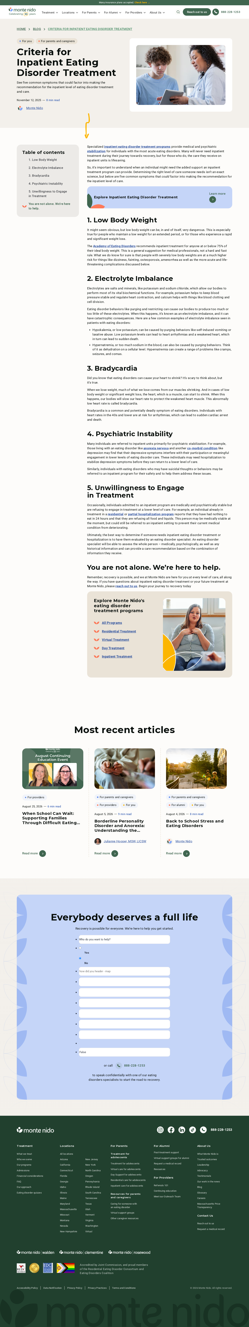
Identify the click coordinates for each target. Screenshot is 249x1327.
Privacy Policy (74, 1288)
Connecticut (66, 1170)
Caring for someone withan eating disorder (124, 1205)
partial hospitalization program (151, 514)
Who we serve (24, 1159)
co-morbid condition (202, 448)
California (65, 1164)
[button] (50, 12)
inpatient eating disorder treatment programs (137, 146)
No (86, 963)
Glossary (202, 1192)
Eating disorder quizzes (29, 1192)
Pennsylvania (92, 1181)
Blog (37, 29)
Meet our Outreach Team (167, 1196)
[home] (22, 12)
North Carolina (93, 1170)
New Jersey (91, 1159)
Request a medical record (167, 1163)
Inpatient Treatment (117, 657)
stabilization (96, 151)
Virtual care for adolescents (126, 1169)
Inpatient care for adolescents (127, 1185)
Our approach (24, 1187)
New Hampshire (68, 1231)
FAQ (19, 1181)
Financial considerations (30, 1176)
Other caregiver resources (125, 1218)
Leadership (203, 1164)
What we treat (24, 1154)
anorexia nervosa (156, 448)
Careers (201, 1198)
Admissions (23, 1170)
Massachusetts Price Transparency (208, 1205)
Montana (64, 1220)
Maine (63, 1198)
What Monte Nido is (207, 1154)
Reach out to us (197, 12)
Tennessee (91, 1198)
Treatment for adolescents (125, 1163)
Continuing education (165, 1190)
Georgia (64, 1181)
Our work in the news (208, 1181)
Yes (86, 952)
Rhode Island (92, 1187)
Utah (87, 1209)
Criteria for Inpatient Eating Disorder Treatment (90, 29)
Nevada (64, 1225)
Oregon (89, 1176)
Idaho (63, 1187)
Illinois (63, 1192)
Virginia (89, 1220)
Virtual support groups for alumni (171, 1158)
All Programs (112, 623)
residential (115, 514)
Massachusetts (68, 1209)
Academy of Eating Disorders (114, 246)
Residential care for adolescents (128, 1180)
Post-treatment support (166, 1152)
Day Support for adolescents (126, 1174)
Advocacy (202, 1170)
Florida (63, 1176)
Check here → (142, 2)
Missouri (64, 1214)
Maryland (65, 1203)
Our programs (24, 1164)
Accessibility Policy (27, 1288)
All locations (66, 1154)
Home (21, 29)
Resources (160, 1169)
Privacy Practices (97, 1288)
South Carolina (93, 1192)
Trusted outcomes (207, 1159)
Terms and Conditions (124, 1288)
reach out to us (126, 586)
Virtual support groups (123, 1212)
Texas (88, 1203)
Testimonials (204, 1176)
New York (90, 1164)
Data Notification (52, 1288)
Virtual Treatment (115, 640)
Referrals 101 (161, 1185)
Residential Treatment (119, 631)
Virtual (88, 1231)
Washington (91, 1225)
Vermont (89, 1214)
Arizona (64, 1159)
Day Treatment (113, 648)
